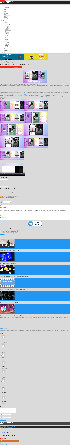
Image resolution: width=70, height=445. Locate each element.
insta (17, 317)
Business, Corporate (8, 30)
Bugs (6, 22)
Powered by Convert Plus (3, 444)
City (5, 31)
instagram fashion (22, 317)
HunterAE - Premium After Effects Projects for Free (12, 426)
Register (1, 203)
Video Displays (6, 13)
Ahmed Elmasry (3, 212)
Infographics (5, 16)
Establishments (7, 33)
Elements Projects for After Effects (4, 61)
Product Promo (6, 18)
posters (60, 317)
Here (2, 196)
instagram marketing (32, 317)
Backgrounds (7, 21)
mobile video (47, 317)
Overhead (6, 39)
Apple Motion (4, 47)
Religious (6, 40)
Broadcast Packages (7, 15)
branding (11, 317)
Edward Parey (3, 217)
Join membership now (3, 192)
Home (1, 60)
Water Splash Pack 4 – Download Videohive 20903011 (9, 302)
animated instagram (4, 317)
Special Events (7, 42)
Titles (4, 12)
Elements (5, 9)
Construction (7, 32)
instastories (44, 317)
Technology (7, 44)
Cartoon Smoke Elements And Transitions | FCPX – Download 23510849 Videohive (14, 276)
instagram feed (27, 317)
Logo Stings (5, 10)
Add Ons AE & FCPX (6, 7)
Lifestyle (6, 36)
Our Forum (1, 427)
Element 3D (5, 8)
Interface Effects (7, 24)
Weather (6, 46)
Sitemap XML (13, 427)
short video (62, 317)
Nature (6, 38)
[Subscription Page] (12, 59)
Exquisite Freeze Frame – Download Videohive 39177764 (9, 250)
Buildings (6, 29)
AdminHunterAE (3, 328)
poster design (57, 317)
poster (55, 317)
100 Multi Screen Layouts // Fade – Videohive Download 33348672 (11, 315)
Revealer (6, 27)
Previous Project (2, 234)
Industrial (6, 35)
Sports (6, 43)
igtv (15, 317)
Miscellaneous (7, 26)
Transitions (7, 28)
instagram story (41, 317)
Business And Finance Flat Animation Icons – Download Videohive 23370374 (13, 289)
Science (6, 41)
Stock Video (3, 20)
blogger (9, 317)
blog (7, 317)
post (50, 317)
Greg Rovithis (3, 207)
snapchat (65, 317)
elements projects (56, 96)
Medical (6, 25)
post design (52, 317)
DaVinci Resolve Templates (7, 427)
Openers (5, 11)
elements (14, 317)
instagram (19, 317)
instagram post (37, 317)
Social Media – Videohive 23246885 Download (8, 263)
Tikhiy (25, 94)
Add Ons (5, 14)
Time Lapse (6, 45)
